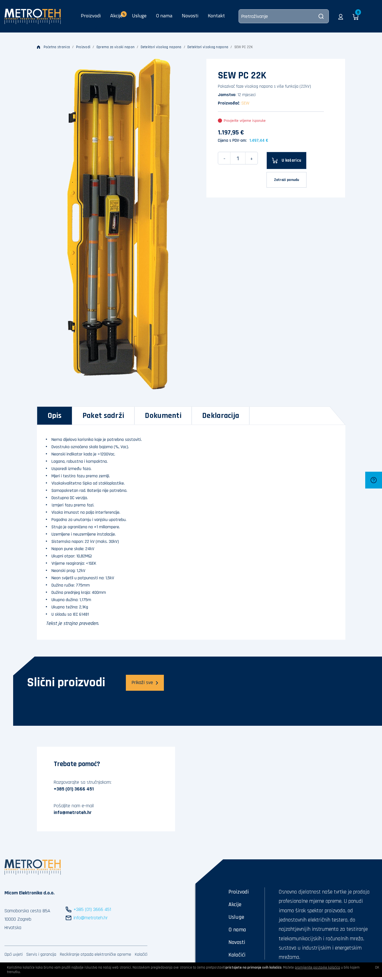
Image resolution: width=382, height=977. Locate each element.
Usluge (139, 15)
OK (377, 967)
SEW (245, 103)
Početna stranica (57, 47)
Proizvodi (91, 15)
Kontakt (216, 15)
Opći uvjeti (13, 954)
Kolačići (141, 954)
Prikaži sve (142, 682)
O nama (164, 15)
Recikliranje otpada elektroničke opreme (95, 954)
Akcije (234, 904)
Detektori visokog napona (161, 47)
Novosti (190, 15)
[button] (340, 16)
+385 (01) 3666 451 (74, 789)
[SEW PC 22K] (119, 224)
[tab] (54, 416)
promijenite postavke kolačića (317, 967)
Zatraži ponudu (286, 180)
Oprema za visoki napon (115, 47)
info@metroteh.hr (73, 812)
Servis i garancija (41, 954)
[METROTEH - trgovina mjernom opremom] (32, 16)
